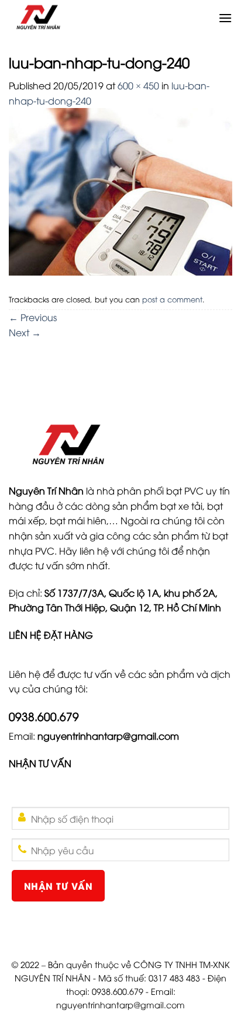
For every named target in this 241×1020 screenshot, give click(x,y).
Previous (33, 317)
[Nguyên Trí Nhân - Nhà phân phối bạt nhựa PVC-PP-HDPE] (108, 18)
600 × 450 (138, 85)
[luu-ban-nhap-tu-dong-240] (120, 190)
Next (25, 332)
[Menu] (225, 18)
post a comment (172, 299)
